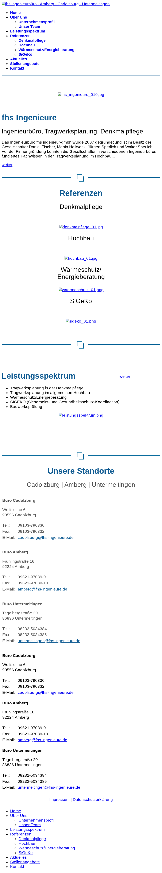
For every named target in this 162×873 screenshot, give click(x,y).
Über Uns (18, 17)
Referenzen (20, 36)
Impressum (59, 799)
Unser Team (29, 26)
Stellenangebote (24, 64)
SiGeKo (25, 54)
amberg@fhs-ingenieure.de (42, 589)
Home (15, 13)
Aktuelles (18, 59)
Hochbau (27, 45)
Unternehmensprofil (37, 22)
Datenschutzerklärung (93, 799)
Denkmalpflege (32, 40)
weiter (7, 165)
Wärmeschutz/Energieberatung (46, 50)
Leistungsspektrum (27, 31)
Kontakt (17, 68)
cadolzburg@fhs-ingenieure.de (46, 537)
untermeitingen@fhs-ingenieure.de (49, 641)
